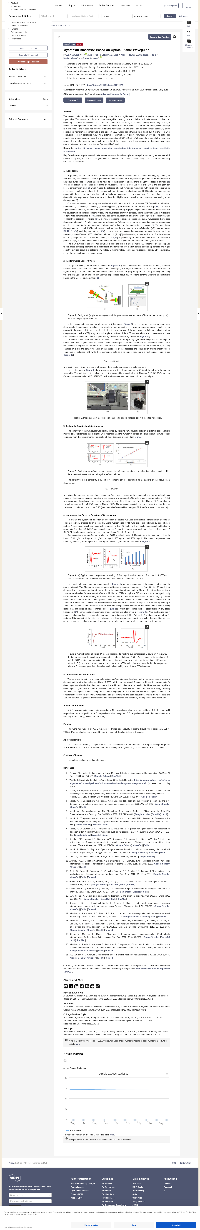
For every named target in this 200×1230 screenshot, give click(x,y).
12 (71, 231)
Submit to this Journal (28, 48)
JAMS (135, 1205)
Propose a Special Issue (28, 61)
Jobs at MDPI (76, 1197)
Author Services (107, 5)
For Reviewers (108, 1187)
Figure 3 (137, 437)
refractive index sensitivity (156, 148)
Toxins (11, 1163)
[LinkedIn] (76, 987)
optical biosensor (84, 148)
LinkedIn (167, 1183)
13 (73, 231)
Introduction (16, 6)
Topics (72, 5)
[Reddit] (92, 987)
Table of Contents (18, 119)
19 (113, 237)
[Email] (66, 987)
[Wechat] (87, 987)
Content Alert (185, 1162)
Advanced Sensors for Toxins (115, 94)
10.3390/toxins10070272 (59, 25)
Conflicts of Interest (19, 35)
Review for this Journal (28, 55)
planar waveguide (103, 148)
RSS (174, 1162)
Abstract (14, 3)
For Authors (107, 1183)
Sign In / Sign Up (170, 5)
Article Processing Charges (83, 1183)
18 (110, 237)
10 (65, 231)
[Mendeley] (98, 987)
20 (116, 237)
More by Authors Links (20, 83)
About (139, 5)
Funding (14, 28)
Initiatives (125, 5)
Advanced (183, 16)
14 (76, 231)
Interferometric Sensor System (23, 9)
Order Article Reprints (160, 37)
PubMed (116, 776)
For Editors (106, 1190)
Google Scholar (102, 776)
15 (100, 231)
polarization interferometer (127, 148)
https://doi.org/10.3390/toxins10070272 (104, 85)
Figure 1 (115, 265)
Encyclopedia (138, 1201)
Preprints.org (138, 1190)
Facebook (168, 1187)
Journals (58, 5)
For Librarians (108, 1194)
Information (87, 5)
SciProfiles (137, 1197)
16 (103, 231)
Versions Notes (115, 100)
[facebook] (82, 987)
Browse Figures (94, 100)
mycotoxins (69, 151)
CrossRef (74, 807)
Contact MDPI (77, 1194)
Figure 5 (112, 609)
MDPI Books (137, 1187)
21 (98, 278)
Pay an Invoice (77, 1187)
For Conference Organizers (114, 1205)
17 (108, 237)
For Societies (107, 1201)
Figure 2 (90, 370)
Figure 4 (146, 541)
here (77, 1044)
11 (68, 231)
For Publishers (108, 1197)
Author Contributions (19, 25)
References (16, 38)
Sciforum (136, 1183)
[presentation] (129, 268)
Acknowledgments (19, 32)
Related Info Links (17, 76)
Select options (16, 1195)
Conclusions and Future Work (23, 22)
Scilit (83, 807)
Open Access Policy (80, 1190)
